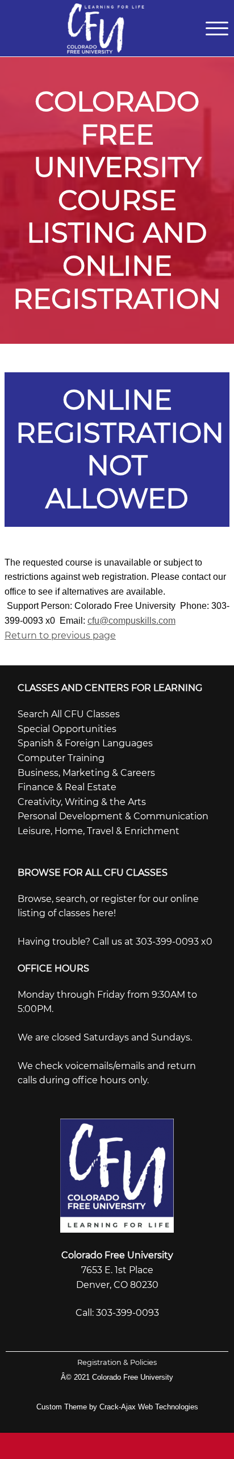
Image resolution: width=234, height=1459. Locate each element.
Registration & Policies (117, 1362)
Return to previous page (60, 635)
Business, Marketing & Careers (86, 772)
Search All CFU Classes (69, 714)
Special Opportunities (67, 729)
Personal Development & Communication (113, 816)
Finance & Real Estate (67, 787)
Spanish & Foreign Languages (85, 743)
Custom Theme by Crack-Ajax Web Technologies (117, 1407)
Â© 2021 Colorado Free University (117, 1377)
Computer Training (61, 758)
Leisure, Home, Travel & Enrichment (98, 831)
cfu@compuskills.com (131, 620)
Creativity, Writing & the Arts (82, 801)
